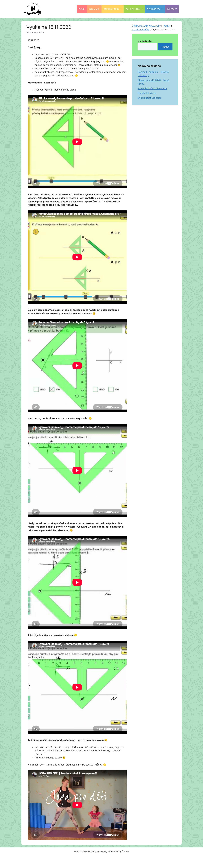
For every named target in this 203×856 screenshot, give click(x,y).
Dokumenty (153, 9)
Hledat (165, 46)
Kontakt (172, 9)
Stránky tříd (111, 9)
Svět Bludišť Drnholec (149, 97)
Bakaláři (94, 9)
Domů (82, 9)
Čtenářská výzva (147, 93)
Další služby (133, 9)
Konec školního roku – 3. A (152, 88)
